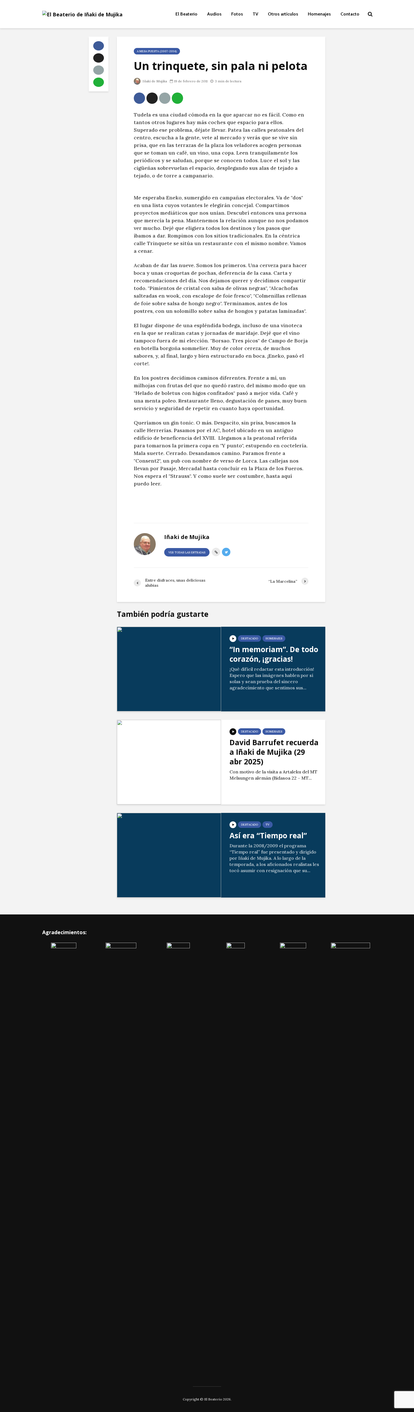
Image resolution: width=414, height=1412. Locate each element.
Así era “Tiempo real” (268, 835)
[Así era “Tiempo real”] (169, 854)
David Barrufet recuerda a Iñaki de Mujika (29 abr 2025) (274, 752)
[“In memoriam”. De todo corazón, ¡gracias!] (169, 668)
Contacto (349, 14)
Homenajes (319, 14)
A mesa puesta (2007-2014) (157, 51)
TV (255, 14)
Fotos (237, 14)
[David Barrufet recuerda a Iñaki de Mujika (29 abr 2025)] (169, 761)
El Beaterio (186, 14)
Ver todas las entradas (186, 552)
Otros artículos (283, 14)
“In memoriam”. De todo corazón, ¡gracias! (274, 654)
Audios (214, 14)
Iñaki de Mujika (154, 81)
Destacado (249, 638)
